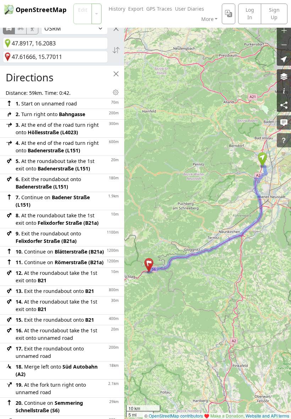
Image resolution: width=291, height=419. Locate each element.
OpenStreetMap (41, 9)
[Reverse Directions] (116, 50)
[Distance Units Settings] (115, 92)
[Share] (284, 105)
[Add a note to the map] (284, 122)
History (117, 8)
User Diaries (189, 8)
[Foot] (32, 28)
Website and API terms (267, 416)
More (207, 19)
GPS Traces (159, 8)
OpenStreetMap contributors (176, 416)
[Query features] (284, 140)
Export (135, 8)
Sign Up (274, 13)
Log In (250, 13)
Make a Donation (226, 416)
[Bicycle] (21, 28)
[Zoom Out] (284, 44)
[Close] (116, 28)
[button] (262, 159)
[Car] (9, 28)
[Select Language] (228, 14)
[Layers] (284, 76)
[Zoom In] (284, 30)
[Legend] (284, 90)
